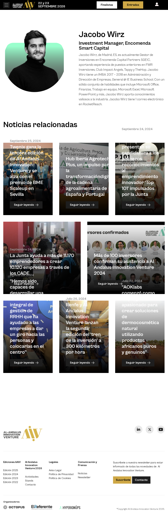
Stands (29, 480)
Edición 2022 (10, 482)
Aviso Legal (55, 470)
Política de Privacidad (61, 474)
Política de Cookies (60, 478)
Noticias (82, 473)
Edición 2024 (10, 474)
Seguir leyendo (24, 205)
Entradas (133, 5)
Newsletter (84, 477)
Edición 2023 (10, 478)
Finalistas (107, 5)
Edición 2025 (10, 470)
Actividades (32, 476)
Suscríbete (123, 480)
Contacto (30, 484)
